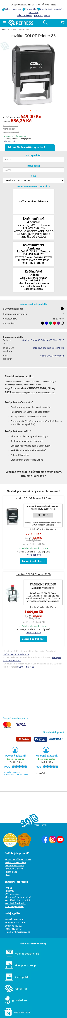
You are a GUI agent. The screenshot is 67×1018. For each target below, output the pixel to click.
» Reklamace (11, 872)
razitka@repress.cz (21, 932)
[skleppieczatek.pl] (19, 970)
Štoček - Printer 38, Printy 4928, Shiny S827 (43, 340)
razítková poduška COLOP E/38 (48, 348)
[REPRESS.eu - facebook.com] (45, 842)
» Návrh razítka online (15, 862)
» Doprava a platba (14, 868)
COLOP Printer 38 (25, 667)
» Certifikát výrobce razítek (17, 900)
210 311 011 (18, 929)
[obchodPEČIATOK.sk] (20, 958)
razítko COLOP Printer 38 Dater (34, 498)
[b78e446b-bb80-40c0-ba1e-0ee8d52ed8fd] (33, 254)
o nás (47, 15)
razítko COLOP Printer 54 (52, 355)
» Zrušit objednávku (14, 906)
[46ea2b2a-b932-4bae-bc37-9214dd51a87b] (33, 227)
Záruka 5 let (31, 9)
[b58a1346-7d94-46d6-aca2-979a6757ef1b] (33, 280)
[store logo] (20, 22)
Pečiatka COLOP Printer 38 (16, 654)
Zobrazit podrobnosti (33, 561)
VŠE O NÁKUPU (24, 15)
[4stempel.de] (15, 981)
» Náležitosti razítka (14, 865)
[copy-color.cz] (16, 1016)
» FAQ (7, 875)
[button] (30, 110)
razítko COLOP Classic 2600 (34, 574)
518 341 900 (20, 922)
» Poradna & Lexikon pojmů (18, 897)
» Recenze (9, 891)
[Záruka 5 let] (24, 846)
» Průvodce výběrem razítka (18, 859)
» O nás (8, 888)
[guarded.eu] (14, 1005)
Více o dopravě (9, 141)
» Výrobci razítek (13, 894)
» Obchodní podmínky (15, 903)
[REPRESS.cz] (14, 993)
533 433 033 (16, 926)
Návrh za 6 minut (13, 9)
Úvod (4, 29)
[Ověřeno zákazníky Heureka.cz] (10, 846)
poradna (38, 15)
